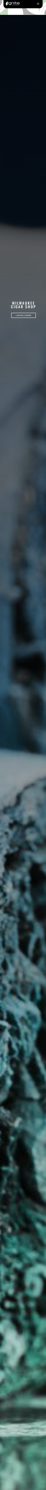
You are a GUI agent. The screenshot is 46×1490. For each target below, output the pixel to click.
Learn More (23, 315)
